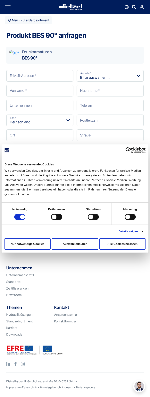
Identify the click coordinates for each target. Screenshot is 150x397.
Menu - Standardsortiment (30, 20)
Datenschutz (30, 387)
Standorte (13, 282)
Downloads (14, 334)
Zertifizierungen (17, 288)
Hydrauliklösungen (19, 315)
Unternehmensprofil (20, 275)
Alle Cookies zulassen (122, 243)
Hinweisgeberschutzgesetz (56, 387)
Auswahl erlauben (75, 243)
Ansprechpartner (66, 315)
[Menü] (11, 7)
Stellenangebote (85, 387)
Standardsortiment (19, 321)
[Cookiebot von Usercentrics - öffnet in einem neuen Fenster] (128, 150)
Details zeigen (128, 231)
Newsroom (14, 295)
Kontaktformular (65, 321)
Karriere (11, 328)
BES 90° (30, 57)
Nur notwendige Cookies (27, 243)
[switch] (56, 217)
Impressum (13, 387)
